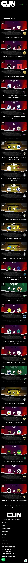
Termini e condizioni (6, 528)
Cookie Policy (5, 522)
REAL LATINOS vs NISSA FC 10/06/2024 (14, 37)
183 (12, 507)
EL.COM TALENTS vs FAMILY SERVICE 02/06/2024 (14, 258)
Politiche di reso (5, 531)
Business (4, 537)
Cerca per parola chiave (9, 18)
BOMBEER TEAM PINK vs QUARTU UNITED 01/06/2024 (14, 481)
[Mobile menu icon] (25, 4)
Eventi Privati (5, 543)
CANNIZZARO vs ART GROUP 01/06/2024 (14, 422)
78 (19, 505)
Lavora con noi (5, 540)
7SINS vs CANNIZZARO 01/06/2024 (14, 442)
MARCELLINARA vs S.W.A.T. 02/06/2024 (14, 138)
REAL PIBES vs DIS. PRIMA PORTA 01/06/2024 (14, 461)
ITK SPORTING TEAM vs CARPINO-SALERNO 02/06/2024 (14, 219)
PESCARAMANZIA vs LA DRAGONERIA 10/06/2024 (14, 56)
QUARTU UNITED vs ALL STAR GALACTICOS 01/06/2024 (14, 500)
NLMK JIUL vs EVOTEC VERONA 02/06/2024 (14, 199)
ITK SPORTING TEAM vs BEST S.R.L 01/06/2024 (14, 403)
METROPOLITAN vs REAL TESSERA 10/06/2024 (14, 76)
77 (16, 505)
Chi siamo (4, 534)
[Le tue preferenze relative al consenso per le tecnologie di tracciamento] (25, 560)
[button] (3, 559)
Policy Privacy (5, 525)
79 (22, 505)
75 (10, 505)
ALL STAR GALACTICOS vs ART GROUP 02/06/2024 (14, 362)
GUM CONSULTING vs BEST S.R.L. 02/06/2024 (14, 238)
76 (13, 505)
